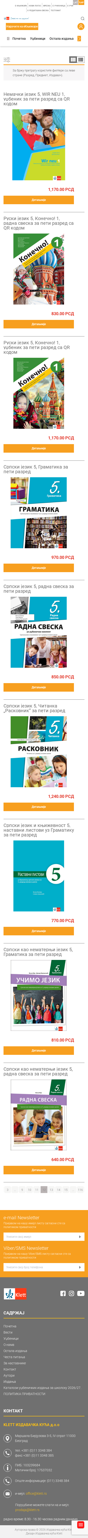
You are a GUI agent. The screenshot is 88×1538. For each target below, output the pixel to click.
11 (36, 1190)
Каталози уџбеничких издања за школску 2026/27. (42, 1388)
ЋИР (81, 2)
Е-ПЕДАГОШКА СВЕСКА (38, 10)
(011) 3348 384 (58, 1481)
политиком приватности (20, 1227)
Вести (8, 1332)
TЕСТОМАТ (56, 10)
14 (58, 1190)
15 (66, 1190)
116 (80, 1190)
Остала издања (62, 38)
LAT (75, 2)
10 (29, 1190)
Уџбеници (37, 38)
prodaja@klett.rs (27, 1510)
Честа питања (14, 1357)
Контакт (10, 1369)
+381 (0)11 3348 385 (38, 1455)
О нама (9, 1345)
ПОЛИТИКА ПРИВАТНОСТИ (24, 1394)
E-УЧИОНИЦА (59, 6)
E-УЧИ (70, 6)
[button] (8, 38)
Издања (10, 1381)
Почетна (19, 38)
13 (51, 1190)
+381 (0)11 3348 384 (36, 1450)
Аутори (9, 1375)
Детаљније (39, 200)
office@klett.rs (36, 1493)
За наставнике (15, 1363)
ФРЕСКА (46, 6)
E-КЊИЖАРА (21, 6)
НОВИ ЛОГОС (35, 6)
